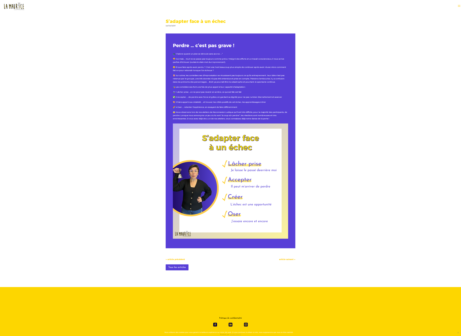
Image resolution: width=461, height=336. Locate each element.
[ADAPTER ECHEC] (230, 239)
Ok (296, 332)
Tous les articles (177, 267)
